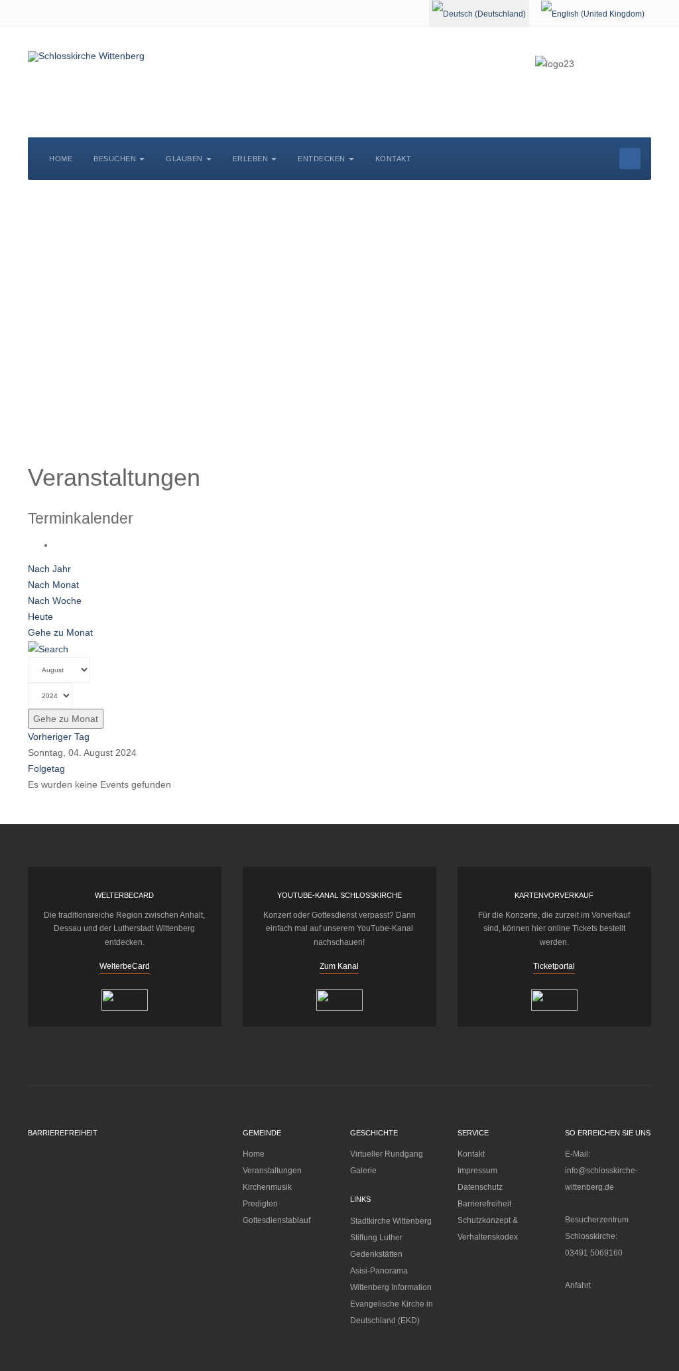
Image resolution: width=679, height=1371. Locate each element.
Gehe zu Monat (60, 632)
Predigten (260, 1203)
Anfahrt (578, 1285)
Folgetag (46, 768)
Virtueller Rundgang (386, 1154)
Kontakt (393, 159)
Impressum (477, 1170)
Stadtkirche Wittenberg (391, 1221)
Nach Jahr (49, 568)
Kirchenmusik (267, 1187)
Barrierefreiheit (484, 1203)
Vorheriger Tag (59, 736)
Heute (40, 616)
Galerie (363, 1170)
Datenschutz (480, 1187)
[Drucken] (58, 545)
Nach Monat (53, 584)
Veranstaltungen (272, 1170)
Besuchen (114, 159)
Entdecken (321, 159)
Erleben (251, 159)
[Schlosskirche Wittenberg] (86, 56)
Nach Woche (55, 600)
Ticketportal (554, 966)
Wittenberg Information (391, 1287)
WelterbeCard (124, 966)
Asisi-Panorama (379, 1270)
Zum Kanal (339, 966)
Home (60, 159)
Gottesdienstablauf (276, 1220)
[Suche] (48, 648)
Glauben (184, 159)
